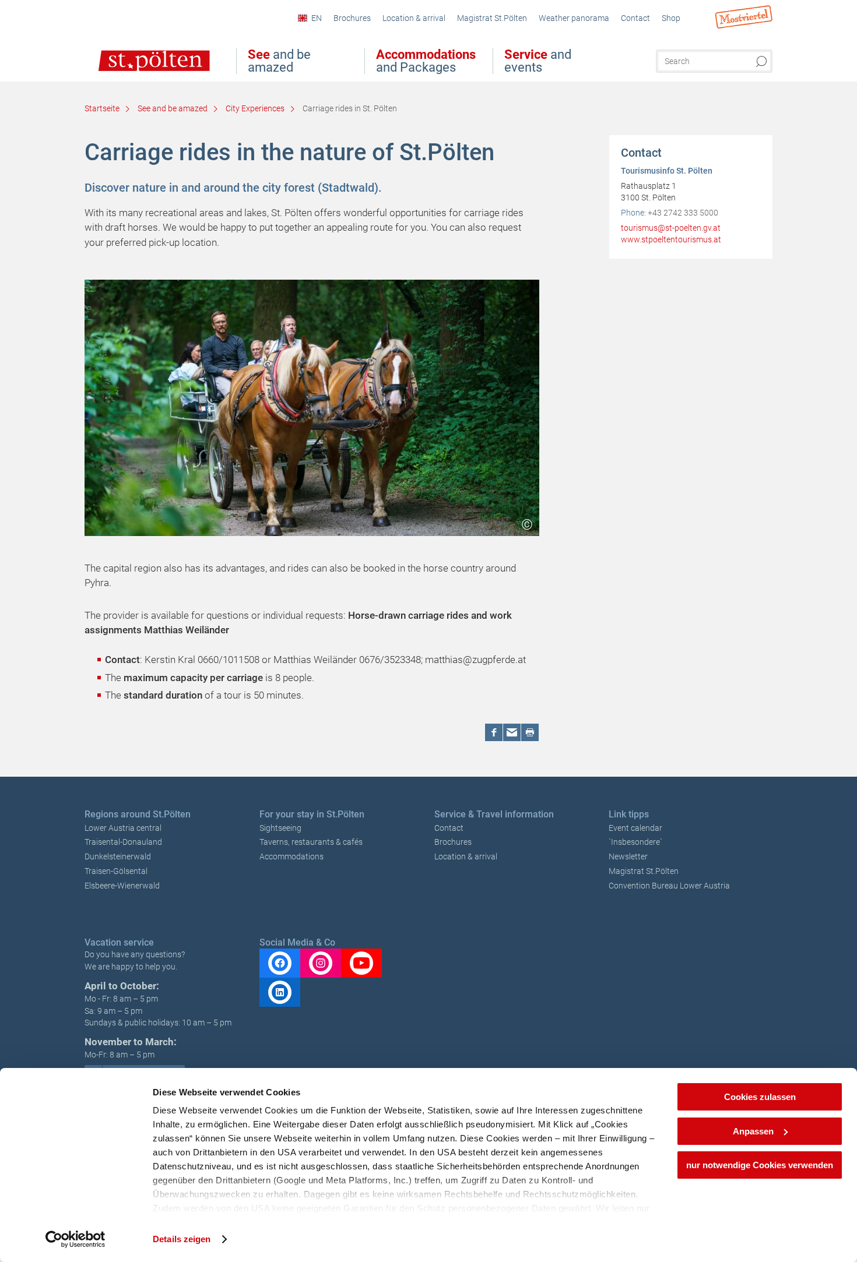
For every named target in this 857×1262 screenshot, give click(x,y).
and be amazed (279, 61)
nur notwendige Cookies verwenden (759, 1165)
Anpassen (753, 1131)
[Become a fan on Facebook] (279, 963)
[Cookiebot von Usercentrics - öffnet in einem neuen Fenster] (75, 1239)
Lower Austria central (123, 828)
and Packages (426, 61)
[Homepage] (142, 69)
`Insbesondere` (635, 842)
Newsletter (628, 856)
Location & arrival (465, 856)
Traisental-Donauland (123, 842)
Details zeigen (181, 1239)
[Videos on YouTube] (361, 963)
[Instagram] (320, 963)
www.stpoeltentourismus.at (671, 239)
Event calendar (635, 828)
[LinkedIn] (279, 992)
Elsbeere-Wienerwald (122, 885)
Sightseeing (280, 828)
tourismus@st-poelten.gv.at (671, 227)
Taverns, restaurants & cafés (311, 842)
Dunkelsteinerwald (118, 856)
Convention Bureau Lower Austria (669, 885)
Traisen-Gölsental (116, 871)
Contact (448, 828)
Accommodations (291, 856)
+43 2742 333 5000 (683, 212)
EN (316, 18)
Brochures (453, 842)
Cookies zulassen (760, 1097)
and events (537, 61)
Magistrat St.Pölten (644, 871)
